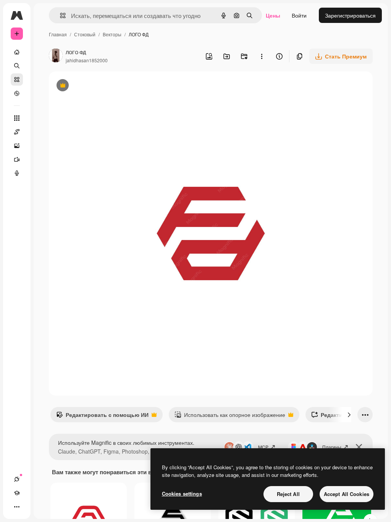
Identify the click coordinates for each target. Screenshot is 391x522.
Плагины (331, 447)
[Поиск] (17, 66)
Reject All (288, 494)
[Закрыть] (359, 447)
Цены (273, 15)
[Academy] (17, 493)
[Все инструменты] (17, 118)
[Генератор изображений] (17, 145)
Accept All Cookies (346, 494)
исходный (100, 86)
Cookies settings (182, 493)
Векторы (112, 34)
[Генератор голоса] (17, 173)
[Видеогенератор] (17, 159)
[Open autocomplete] (59, 15)
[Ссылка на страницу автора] (56, 56)
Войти (299, 15)
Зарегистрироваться (350, 15)
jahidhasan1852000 (87, 60)
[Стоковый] (17, 79)
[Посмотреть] (17, 93)
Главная (58, 34)
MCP (263, 447)
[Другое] (17, 507)
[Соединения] (17, 479)
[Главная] (17, 52)
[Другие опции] (261, 56)
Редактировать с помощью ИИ (102, 416)
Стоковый (84, 34)
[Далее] (349, 414)
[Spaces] (17, 132)
